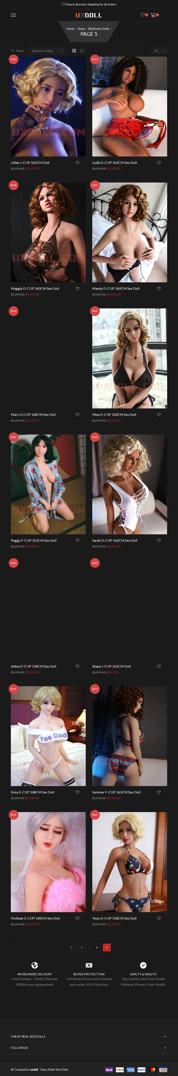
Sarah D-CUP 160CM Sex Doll (114, 540)
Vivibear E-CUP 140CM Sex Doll (35, 918)
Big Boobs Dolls (98, 28)
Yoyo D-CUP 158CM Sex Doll (114, 918)
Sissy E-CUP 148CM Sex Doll (32, 792)
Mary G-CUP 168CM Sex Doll (33, 414)
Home (70, 28)
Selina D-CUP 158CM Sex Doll (33, 666)
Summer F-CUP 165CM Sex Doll (116, 792)
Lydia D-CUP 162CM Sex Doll (114, 162)
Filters (20, 51)
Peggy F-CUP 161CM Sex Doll (33, 540)
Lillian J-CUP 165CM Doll (30, 162)
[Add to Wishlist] (81, 162)
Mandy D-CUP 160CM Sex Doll (115, 288)
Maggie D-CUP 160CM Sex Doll (35, 288)
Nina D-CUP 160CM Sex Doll (114, 414)
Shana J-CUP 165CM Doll (111, 666)
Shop (81, 28)
